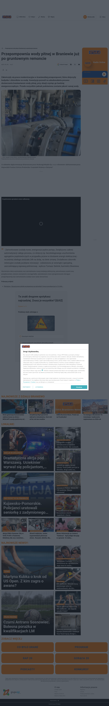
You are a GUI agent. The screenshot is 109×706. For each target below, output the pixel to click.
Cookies (33, 382)
